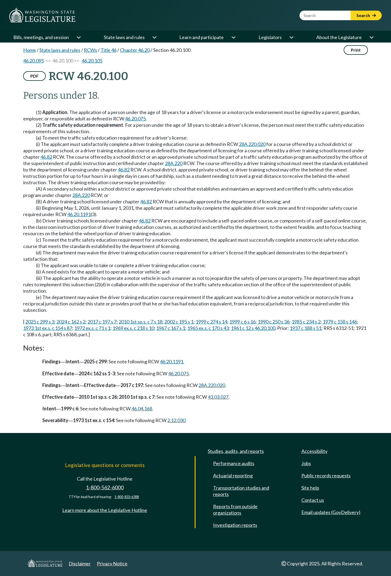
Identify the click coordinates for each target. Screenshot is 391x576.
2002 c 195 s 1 (178, 322)
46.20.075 (135, 118)
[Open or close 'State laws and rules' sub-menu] (154, 37)
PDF (34, 75)
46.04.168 (141, 408)
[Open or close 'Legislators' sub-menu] (291, 37)
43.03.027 (218, 397)
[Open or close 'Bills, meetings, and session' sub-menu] (78, 37)
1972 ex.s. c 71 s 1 (92, 328)
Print (356, 49)
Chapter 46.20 (135, 50)
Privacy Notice (112, 563)
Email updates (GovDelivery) (330, 512)
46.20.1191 (79, 214)
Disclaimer (80, 563)
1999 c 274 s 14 (211, 322)
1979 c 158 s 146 (340, 322)
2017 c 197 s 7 (102, 322)
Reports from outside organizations (235, 509)
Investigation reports (235, 525)
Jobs (306, 463)
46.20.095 (33, 61)
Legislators (270, 37)
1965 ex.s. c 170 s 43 (208, 328)
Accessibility (314, 451)
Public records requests (326, 475)
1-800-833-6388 (126, 497)
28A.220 (173, 163)
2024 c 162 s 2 (70, 322)
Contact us (312, 500)
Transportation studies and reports (241, 491)
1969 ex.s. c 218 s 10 (133, 328)
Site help (310, 488)
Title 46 (109, 50)
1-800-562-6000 (105, 487)
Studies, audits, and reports (236, 451)
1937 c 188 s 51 (305, 328)
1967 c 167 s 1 (170, 328)
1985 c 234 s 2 (306, 322)
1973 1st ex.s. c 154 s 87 (47, 328)
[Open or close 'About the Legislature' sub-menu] (371, 37)
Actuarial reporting (233, 475)
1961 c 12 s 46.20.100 (253, 328)
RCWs (90, 50)
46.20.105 (92, 61)
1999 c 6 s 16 (242, 322)
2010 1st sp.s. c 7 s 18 (140, 322)
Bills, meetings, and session (41, 37)
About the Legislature (339, 37)
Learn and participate (201, 37)
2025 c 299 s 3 (39, 322)
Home (29, 50)
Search (363, 15)
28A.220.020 (252, 144)
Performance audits (233, 463)
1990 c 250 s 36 (273, 322)
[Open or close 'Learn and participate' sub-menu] (233, 37)
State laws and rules (124, 37)
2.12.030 (176, 420)
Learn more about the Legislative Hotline (104, 510)
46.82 (46, 157)
